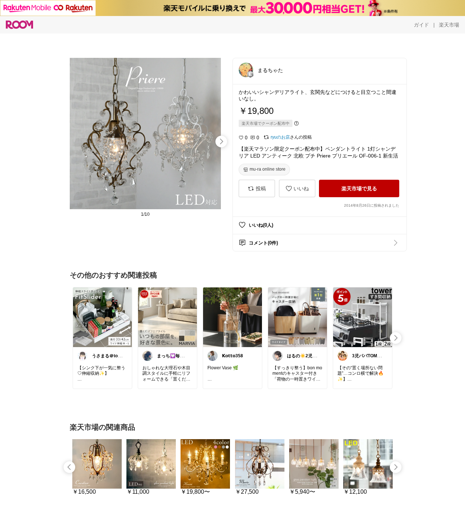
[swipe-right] (221, 141)
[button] (246, 70)
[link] (102, 316)
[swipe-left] (69, 467)
